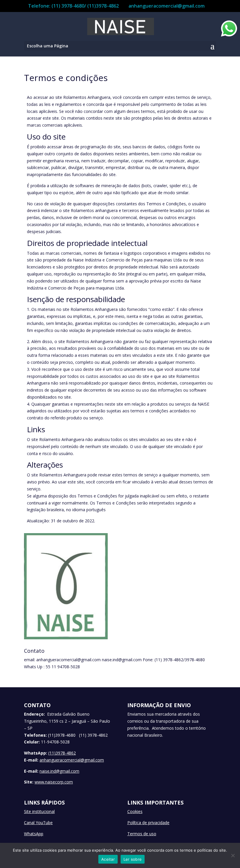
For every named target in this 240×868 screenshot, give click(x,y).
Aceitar (108, 859)
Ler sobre (133, 859)
